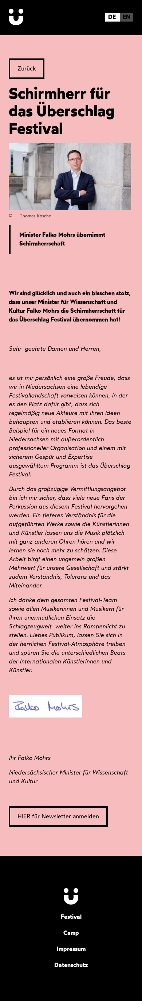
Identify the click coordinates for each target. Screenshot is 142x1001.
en (126, 17)
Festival (71, 916)
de (112, 17)
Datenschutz (71, 965)
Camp (71, 932)
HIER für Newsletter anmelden (58, 816)
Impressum (71, 948)
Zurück (26, 68)
